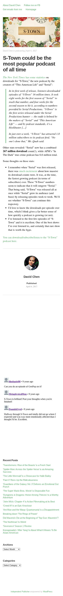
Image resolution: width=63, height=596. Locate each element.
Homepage (31, 9)
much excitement (28, 171)
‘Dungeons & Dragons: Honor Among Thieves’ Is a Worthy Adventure (30, 496)
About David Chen (11, 5)
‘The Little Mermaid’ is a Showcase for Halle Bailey (27, 476)
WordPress (47, 591)
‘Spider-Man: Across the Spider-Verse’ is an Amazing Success (28, 470)
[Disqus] (31, 337)
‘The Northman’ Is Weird (14, 522)
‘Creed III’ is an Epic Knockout (17, 505)
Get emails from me (12, 9)
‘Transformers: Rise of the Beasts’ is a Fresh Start (27, 465)
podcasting (20, 51)
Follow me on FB (32, 5)
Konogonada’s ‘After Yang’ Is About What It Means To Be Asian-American (30, 531)
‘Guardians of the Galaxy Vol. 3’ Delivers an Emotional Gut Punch (30, 485)
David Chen (8, 51)
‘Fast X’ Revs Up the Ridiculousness (20, 480)
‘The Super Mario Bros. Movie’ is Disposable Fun (26, 491)
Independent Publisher (20, 591)
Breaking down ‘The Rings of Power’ (20, 514)
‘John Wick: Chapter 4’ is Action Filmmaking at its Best (29, 501)
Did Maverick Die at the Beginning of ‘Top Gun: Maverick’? (30, 518)
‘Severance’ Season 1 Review (17, 526)
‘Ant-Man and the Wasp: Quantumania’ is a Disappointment (31, 509)
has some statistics (24, 77)
